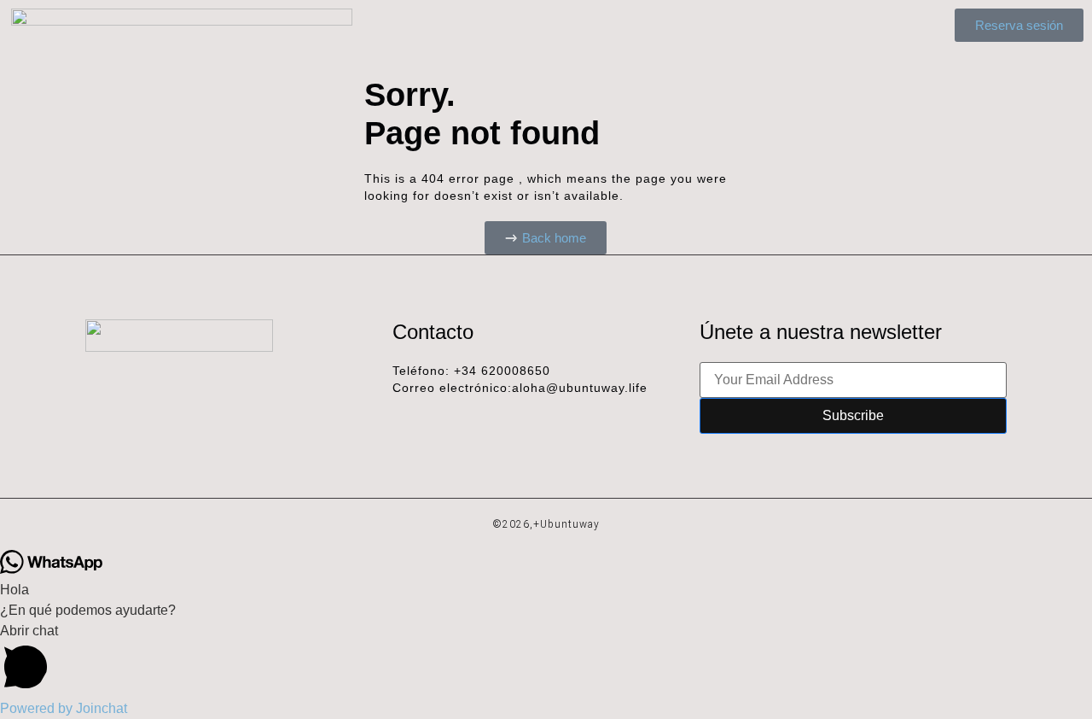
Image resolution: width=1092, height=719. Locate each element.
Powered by (63, 708)
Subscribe (853, 415)
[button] (546, 660)
